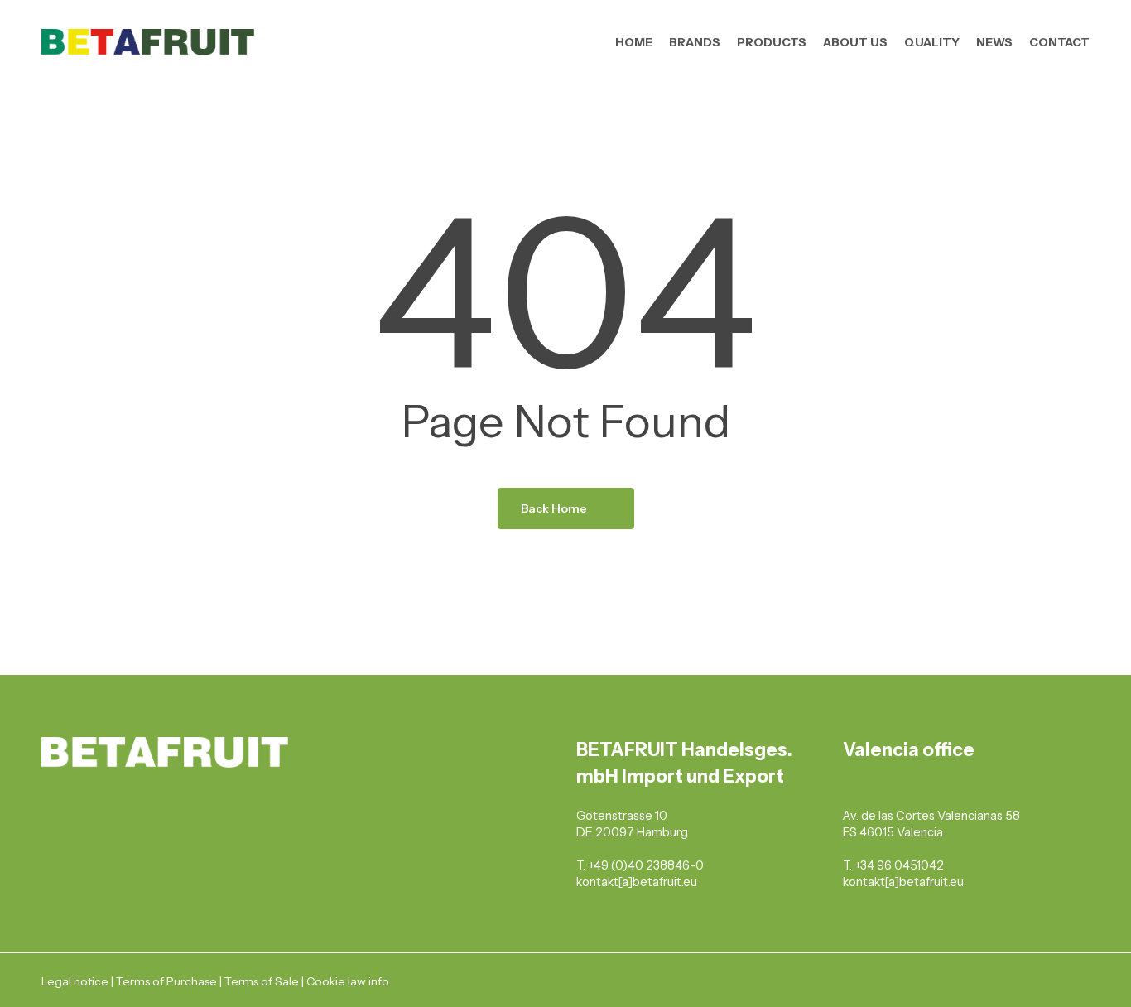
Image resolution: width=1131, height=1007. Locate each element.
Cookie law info (347, 981)
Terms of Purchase (166, 981)
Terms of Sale (261, 981)
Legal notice (74, 981)
